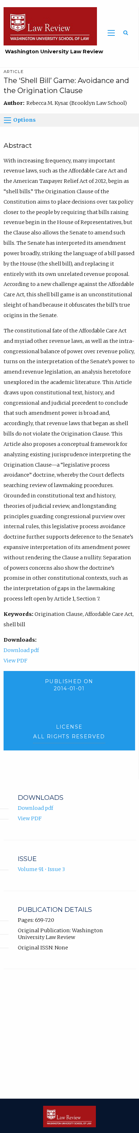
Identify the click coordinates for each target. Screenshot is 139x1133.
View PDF (15, 660)
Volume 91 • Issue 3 (41, 869)
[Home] (48, 26)
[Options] (7, 120)
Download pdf (21, 650)
